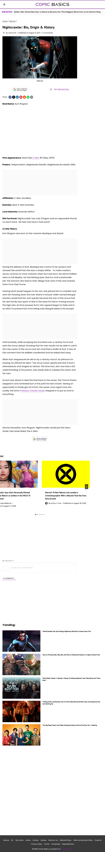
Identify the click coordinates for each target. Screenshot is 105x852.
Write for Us (53, 840)
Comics (36, 840)
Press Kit (98, 840)
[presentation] (66, 474)
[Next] (86, 486)
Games (43, 840)
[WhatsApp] (28, 97)
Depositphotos (68, 844)
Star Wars (19, 840)
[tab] (35, 514)
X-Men (35, 157)
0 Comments (47, 33)
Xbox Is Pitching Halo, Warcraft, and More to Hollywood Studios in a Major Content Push (71, 655)
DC (12, 840)
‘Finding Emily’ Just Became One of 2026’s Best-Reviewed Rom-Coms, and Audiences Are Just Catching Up (71, 703)
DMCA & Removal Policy (83, 840)
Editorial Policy (63, 89)
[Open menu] (4, 4)
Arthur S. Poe (56, 503)
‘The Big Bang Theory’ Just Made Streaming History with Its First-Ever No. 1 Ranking (69, 725)
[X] (13, 97)
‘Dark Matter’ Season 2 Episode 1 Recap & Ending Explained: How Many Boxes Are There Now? (71, 679)
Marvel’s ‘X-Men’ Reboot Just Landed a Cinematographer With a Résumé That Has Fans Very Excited (65, 495)
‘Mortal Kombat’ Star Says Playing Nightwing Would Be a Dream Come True (66, 631)
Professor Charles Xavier (32, 390)
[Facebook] (10, 97)
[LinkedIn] (17, 97)
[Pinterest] (20, 97)
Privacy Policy (36, 844)
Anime (28, 840)
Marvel (6, 840)
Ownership (55, 844)
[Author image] (3, 33)
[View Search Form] (101, 4)
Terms (46, 844)
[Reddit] (24, 97)
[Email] (31, 97)
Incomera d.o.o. (67, 849)
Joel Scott (12, 33)
